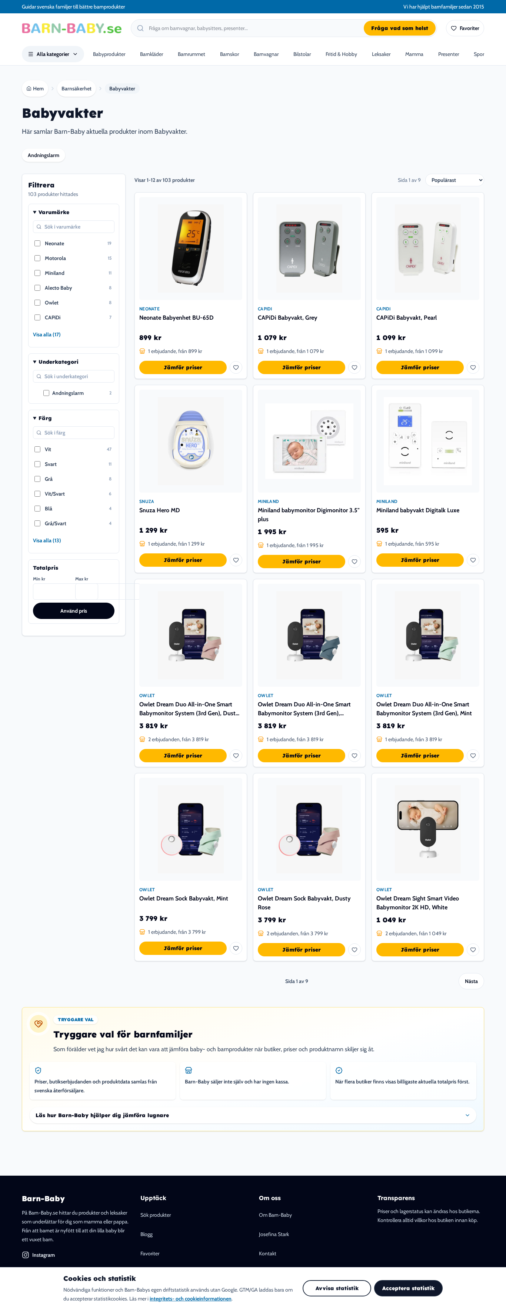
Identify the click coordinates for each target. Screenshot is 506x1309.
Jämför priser (183, 367)
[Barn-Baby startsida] (72, 28)
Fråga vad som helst (399, 28)
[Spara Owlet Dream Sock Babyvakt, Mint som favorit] (236, 948)
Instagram (43, 1255)
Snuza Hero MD (159, 510)
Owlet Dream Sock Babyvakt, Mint (183, 898)
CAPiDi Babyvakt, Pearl (406, 317)
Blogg (146, 1234)
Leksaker (381, 54)
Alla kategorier (53, 54)
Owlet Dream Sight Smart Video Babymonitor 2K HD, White (417, 903)
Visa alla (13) (47, 540)
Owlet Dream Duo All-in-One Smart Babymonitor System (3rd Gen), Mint (424, 709)
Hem (38, 88)
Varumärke (54, 212)
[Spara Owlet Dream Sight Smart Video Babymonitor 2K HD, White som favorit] (473, 949)
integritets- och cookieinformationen (191, 1298)
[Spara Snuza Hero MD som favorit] (236, 560)
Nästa (471, 981)
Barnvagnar (266, 54)
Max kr (81, 579)
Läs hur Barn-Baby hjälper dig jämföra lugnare (102, 1115)
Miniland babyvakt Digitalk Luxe (417, 510)
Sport (480, 54)
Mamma (414, 54)
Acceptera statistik (408, 1288)
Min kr (39, 579)
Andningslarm (43, 155)
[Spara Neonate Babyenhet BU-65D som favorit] (236, 367)
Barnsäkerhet (76, 88)
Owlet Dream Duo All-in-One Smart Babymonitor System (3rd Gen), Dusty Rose (189, 709)
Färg (45, 418)
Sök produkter (155, 1215)
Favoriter (149, 1253)
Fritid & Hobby (341, 54)
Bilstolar (302, 54)
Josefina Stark (274, 1234)
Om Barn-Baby (275, 1215)
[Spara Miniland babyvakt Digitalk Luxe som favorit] (473, 560)
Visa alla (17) (47, 334)
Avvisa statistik (337, 1288)
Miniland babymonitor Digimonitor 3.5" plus (309, 515)
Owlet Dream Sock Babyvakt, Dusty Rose (304, 903)
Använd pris (73, 610)
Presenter (448, 54)
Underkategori (59, 362)
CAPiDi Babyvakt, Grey (287, 317)
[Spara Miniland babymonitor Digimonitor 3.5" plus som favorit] (354, 561)
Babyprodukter (109, 54)
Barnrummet (191, 54)
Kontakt (267, 1253)
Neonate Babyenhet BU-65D (176, 317)
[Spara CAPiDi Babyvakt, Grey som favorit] (354, 367)
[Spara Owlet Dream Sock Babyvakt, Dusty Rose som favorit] (354, 949)
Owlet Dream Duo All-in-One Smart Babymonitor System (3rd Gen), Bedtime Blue (304, 709)
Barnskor (229, 54)
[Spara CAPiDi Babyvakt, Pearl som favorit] (473, 367)
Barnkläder (151, 54)
